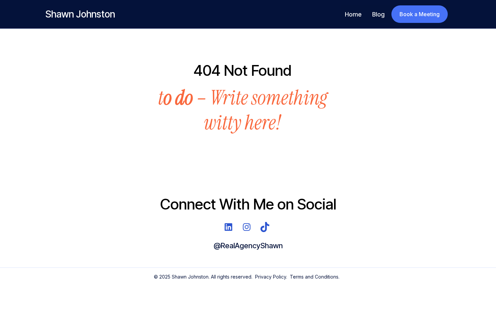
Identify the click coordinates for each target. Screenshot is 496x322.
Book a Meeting (419, 14)
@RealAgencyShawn (248, 245)
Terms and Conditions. (314, 277)
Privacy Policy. (271, 277)
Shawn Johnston (80, 14)
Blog (378, 14)
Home (353, 14)
